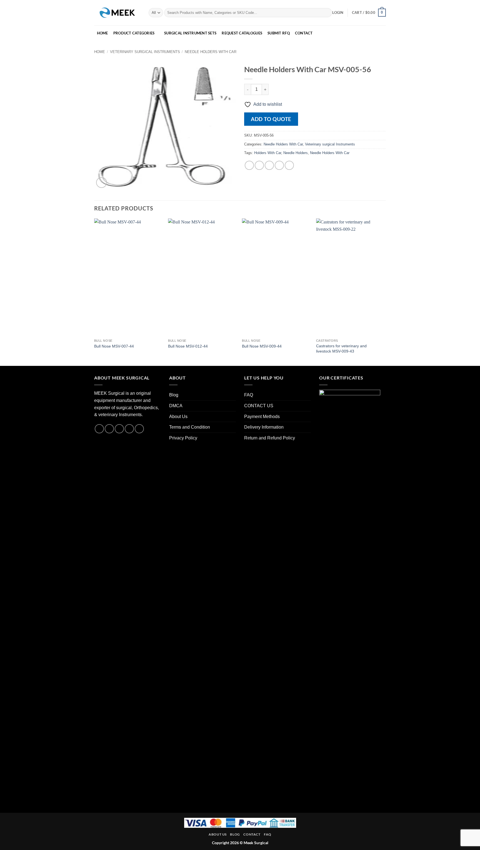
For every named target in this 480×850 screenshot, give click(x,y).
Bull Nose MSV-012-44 (188, 346)
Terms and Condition (189, 427)
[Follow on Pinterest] (139, 428)
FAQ (248, 395)
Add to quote (271, 119)
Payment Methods (262, 416)
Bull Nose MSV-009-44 (262, 346)
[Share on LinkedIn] (289, 165)
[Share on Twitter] (259, 165)
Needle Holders (295, 153)
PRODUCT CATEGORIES (134, 33)
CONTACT (304, 33)
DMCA (175, 405)
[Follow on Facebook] (99, 428)
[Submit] (326, 12)
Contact (251, 834)
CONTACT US (258, 405)
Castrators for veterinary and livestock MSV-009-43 (341, 348)
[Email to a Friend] (269, 165)
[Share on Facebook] (249, 165)
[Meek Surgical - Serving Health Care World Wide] (117, 12)
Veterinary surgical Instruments (145, 52)
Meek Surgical (256, 842)
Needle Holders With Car (210, 52)
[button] (337, 12)
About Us (178, 416)
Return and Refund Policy (269, 438)
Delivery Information (264, 427)
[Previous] (94, 291)
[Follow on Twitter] (119, 428)
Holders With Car (267, 153)
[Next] (384, 291)
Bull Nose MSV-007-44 (114, 346)
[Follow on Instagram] (109, 428)
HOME (102, 33)
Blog (173, 395)
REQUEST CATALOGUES (242, 33)
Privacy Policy (183, 438)
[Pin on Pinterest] (279, 165)
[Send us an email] (129, 428)
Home (99, 52)
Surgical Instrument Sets (190, 33)
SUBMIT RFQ (279, 33)
